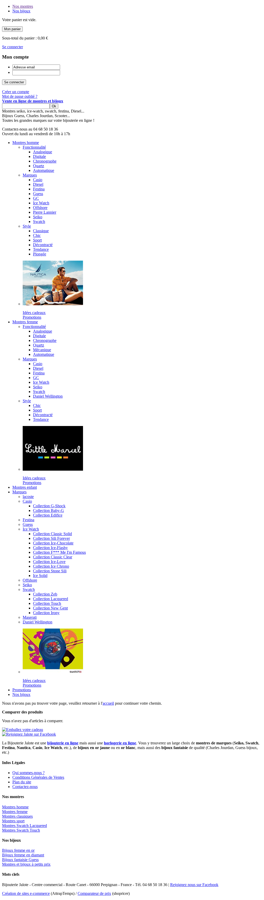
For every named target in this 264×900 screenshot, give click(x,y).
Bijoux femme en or (18, 850)
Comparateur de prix (94, 893)
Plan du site (21, 782)
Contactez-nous (25, 786)
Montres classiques (17, 816)
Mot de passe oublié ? (19, 96)
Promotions (32, 317)
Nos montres (22, 6)
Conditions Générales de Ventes (38, 777)
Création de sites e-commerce (26, 893)
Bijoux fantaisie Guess (20, 859)
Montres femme (15, 811)
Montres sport (13, 821)
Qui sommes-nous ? (28, 772)
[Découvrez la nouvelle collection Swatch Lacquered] (53, 672)
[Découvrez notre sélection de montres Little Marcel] (53, 469)
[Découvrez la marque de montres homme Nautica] (53, 304)
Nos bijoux (21, 11)
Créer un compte (15, 92)
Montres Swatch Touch (21, 830)
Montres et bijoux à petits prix (26, 864)
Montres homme (15, 807)
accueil (108, 703)
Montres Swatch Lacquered (24, 825)
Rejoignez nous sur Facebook (194, 884)
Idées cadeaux (34, 312)
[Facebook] (29, 734)
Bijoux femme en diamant (23, 855)
